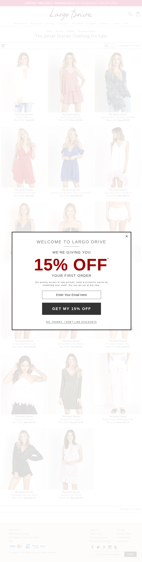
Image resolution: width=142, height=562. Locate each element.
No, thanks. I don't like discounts (71, 322)
